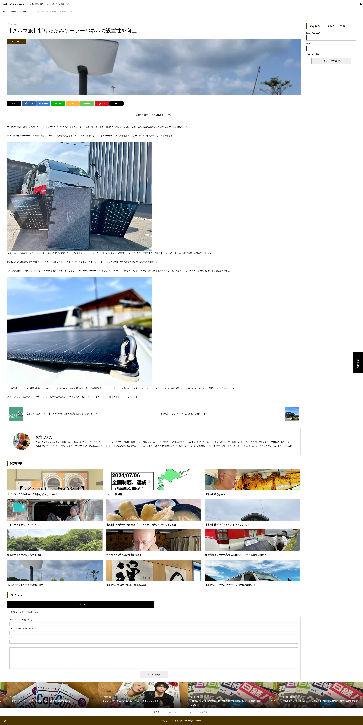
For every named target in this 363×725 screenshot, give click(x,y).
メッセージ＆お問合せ (199, 712)
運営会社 (158, 712)
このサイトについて (175, 712)
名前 (308, 44)
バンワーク (16, 42)
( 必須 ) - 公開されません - (22, 628)
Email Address (313, 33)
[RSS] (360, 4)
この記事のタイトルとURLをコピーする (154, 115)
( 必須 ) (21, 620)
